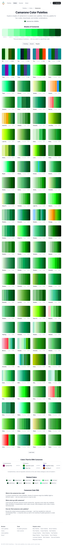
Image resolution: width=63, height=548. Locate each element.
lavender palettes (37, 537)
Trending (25, 43)
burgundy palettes (37, 539)
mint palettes (46, 537)
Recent (32, 43)
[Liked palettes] (51, 3)
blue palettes (36, 528)
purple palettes (44, 530)
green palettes (44, 528)
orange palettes (37, 533)
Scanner (21, 3)
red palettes (52, 530)
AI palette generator (22, 528)
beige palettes (36, 535)
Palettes (9, 3)
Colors (15, 3)
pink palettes (36, 530)
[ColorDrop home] (3, 3)
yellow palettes (46, 533)
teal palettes (54, 533)
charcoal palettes (55, 537)
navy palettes (53, 535)
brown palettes (53, 528)
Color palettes (4, 528)
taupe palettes (45, 535)
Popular (38, 43)
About (26, 3)
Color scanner (20, 530)
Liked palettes (4, 533)
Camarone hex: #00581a (32, 21)
